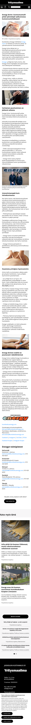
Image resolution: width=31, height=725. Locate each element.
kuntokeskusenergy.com (9, 424)
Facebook (5, 437)
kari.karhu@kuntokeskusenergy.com (13, 429)
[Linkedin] (1, 7)
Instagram (12, 437)
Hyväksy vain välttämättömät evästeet (12, 717)
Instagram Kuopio (19, 440)
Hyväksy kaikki (7, 713)
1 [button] (14, 653)
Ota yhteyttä (10, 501)
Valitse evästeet (7, 721)
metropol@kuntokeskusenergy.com (12, 470)
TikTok (25, 437)
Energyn (4, 62)
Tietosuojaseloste (9, 692)
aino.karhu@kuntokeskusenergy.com (13, 434)
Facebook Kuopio (7, 440)
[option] (15, 636)
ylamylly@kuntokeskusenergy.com (12, 487)
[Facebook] (5, 7)
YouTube (18, 437)
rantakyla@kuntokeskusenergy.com (12, 479)
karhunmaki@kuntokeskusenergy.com (13, 454)
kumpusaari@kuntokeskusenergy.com (13, 462)
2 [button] (16, 653)
